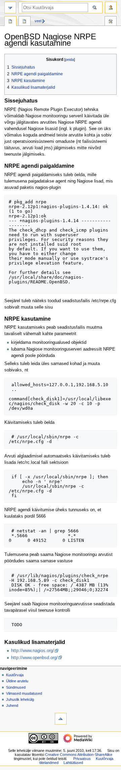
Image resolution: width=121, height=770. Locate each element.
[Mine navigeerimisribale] (10, 7)
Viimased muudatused (24, 693)
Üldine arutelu (17, 681)
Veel (38, 21)
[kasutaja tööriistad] (111, 7)
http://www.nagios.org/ (32, 650)
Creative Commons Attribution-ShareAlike (78, 755)
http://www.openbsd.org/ (34, 657)
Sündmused (16, 687)
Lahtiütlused (73, 763)
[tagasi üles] (61, 719)
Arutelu (24, 21)
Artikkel (10, 21)
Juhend (12, 705)
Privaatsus (82, 759)
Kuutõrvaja (15, 675)
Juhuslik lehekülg (20, 699)
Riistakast (110, 21)
